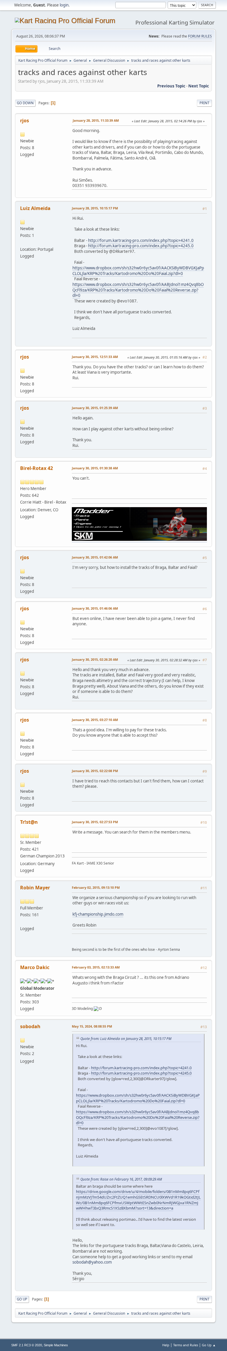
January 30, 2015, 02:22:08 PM (95, 771)
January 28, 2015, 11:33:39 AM (96, 120)
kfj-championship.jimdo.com (97, 914)
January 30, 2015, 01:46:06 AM (95, 608)
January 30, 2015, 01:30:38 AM (95, 468)
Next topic (198, 86)
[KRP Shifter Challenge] (22, 921)
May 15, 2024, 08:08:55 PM (92, 1026)
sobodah (30, 1026)
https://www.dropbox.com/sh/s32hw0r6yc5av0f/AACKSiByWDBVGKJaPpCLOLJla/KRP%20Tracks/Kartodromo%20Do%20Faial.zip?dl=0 (138, 270)
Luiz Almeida (35, 208)
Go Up (22, 1299)
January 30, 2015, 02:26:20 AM (95, 659)
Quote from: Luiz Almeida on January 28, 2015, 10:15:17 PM (125, 1038)
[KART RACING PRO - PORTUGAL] (22, 242)
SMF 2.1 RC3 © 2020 (26, 1345)
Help (165, 1345)
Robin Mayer (35, 887)
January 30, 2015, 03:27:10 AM (95, 719)
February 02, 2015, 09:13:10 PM (96, 887)
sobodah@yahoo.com (92, 1262)
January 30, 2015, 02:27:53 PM (95, 822)
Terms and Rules (185, 1345)
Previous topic (171, 86)
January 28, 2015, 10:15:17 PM (95, 208)
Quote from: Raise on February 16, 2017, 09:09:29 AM (121, 1179)
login (64, 5)
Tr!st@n (29, 822)
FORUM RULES (200, 36)
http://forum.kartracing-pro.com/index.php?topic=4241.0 (141, 240)
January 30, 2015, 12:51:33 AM (95, 356)
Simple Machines (56, 1345)
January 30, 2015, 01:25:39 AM (95, 408)
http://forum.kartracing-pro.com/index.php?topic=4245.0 (141, 245)
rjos (24, 120)
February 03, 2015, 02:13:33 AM (96, 967)
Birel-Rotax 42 (36, 468)
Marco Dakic (34, 967)
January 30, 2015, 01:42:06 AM (95, 557)
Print (204, 103)
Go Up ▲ (209, 1345)
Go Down (25, 103)
